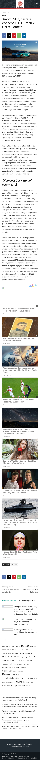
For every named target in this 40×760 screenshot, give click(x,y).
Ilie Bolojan (5, 664)
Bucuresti (24, 646)
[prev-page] (3, 640)
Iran (24, 664)
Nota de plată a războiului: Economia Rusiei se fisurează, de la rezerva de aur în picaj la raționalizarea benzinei (17, 720)
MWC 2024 (14, 564)
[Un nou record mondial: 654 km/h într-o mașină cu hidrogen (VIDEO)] (7, 622)
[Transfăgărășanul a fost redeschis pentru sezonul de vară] (7, 632)
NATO (18, 667)
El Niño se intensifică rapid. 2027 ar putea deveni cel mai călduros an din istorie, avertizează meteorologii (19, 705)
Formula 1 (23, 660)
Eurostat (32, 657)
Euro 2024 (7, 657)
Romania (8, 674)
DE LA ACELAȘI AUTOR (27, 601)
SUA (35, 678)
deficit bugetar (6, 653)
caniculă (33, 646)
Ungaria (32, 682)
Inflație (13, 664)
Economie (28, 653)
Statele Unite (29, 678)
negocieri (24, 667)
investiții (19, 664)
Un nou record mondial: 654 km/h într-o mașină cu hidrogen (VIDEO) (25, 621)
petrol (15, 671)
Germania (30, 660)
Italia (27, 664)
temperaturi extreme (8, 682)
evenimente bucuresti (8, 660)
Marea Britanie (6, 667)
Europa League (24, 657)
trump (19, 682)
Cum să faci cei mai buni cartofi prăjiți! (10, 591)
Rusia (18, 675)
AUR (13, 646)
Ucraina (26, 682)
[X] (9, 35)
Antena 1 (8, 646)
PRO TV (26, 671)
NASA (13, 667)
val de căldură (26, 685)
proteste (20, 671)
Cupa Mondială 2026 (21, 650)
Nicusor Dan (7, 671)
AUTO (9, 12)
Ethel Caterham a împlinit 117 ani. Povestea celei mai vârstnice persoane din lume (20, 728)
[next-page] (7, 640)
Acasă (4, 12)
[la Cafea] (20, 4)
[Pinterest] (14, 35)
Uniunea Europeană (11, 685)
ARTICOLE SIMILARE (9, 601)
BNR (16, 646)
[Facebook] (4, 35)
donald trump (18, 653)
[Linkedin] (24, 35)
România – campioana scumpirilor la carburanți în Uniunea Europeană (18, 712)
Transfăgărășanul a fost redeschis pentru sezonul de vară (25, 632)
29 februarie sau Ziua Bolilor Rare (30, 591)
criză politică (10, 650)
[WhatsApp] (19, 35)
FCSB (18, 660)
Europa (16, 657)
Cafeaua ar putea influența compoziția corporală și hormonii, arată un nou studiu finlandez (19, 699)
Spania (22, 678)
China (4, 650)
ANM (3, 646)
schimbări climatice (10, 678)
